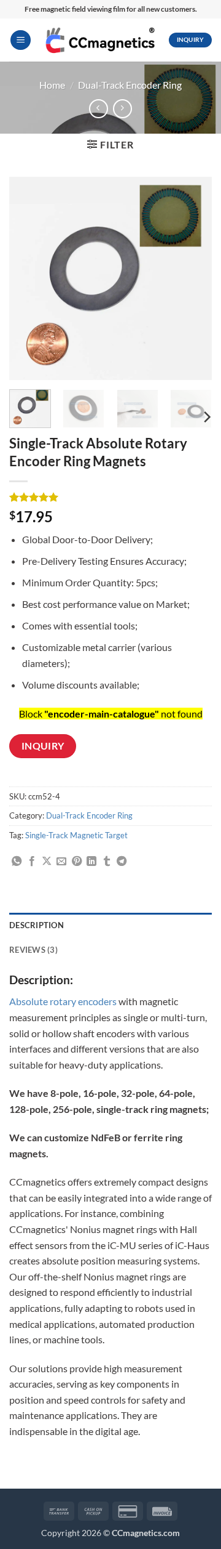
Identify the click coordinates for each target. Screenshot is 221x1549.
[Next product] (98, 108)
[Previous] (29, 278)
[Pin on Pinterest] (77, 861)
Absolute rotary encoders (63, 1001)
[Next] (192, 278)
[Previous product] (122, 108)
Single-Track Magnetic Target (76, 835)
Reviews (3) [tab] (33, 950)
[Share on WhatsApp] (16, 861)
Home (52, 85)
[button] (20, 40)
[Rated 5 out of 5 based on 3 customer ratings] (110, 497)
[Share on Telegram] (121, 861)
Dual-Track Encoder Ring (130, 85)
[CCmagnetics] (100, 40)
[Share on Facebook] (32, 861)
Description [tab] (36, 925)
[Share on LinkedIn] (91, 861)
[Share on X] (47, 861)
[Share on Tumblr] (107, 861)
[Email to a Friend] (61, 861)
